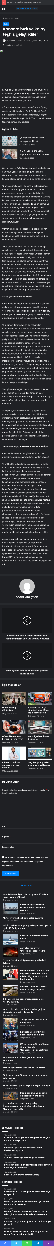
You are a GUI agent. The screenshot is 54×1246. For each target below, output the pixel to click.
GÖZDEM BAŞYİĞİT (14, 41)
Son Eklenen (27, 885)
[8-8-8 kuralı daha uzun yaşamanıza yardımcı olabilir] (9, 154)
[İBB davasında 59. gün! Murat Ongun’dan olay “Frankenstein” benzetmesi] (10, 1048)
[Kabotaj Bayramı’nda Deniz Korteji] (10, 939)
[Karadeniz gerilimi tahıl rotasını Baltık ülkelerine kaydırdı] (10, 908)
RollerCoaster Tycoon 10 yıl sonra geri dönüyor (26, 1085)
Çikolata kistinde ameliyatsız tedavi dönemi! (11, 765)
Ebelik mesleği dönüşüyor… (9, 709)
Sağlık (17, 18)
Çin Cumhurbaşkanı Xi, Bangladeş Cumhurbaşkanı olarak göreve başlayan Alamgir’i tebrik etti (23, 1106)
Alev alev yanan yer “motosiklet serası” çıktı (32, 949)
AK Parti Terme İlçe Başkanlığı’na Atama (24, 2)
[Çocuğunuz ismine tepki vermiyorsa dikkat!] (9, 141)
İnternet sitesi (8, 847)
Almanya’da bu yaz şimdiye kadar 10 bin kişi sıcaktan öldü (38, 710)
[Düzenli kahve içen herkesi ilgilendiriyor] (14, 727)
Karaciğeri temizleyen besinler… (39, 737)
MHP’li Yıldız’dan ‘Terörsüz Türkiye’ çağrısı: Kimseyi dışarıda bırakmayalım (24, 1011)
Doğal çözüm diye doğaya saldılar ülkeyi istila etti (33, 1094)
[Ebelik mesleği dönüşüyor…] (14, 698)
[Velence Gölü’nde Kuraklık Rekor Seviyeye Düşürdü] (10, 990)
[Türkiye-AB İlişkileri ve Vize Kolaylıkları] (10, 1023)
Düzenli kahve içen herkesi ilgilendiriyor (12, 737)
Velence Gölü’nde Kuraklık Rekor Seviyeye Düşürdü (33, 988)
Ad (4, 826)
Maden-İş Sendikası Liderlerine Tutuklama (24, 1067)
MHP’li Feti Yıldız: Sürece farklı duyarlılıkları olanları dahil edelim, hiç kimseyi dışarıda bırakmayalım (35, 975)
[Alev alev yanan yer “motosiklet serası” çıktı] (10, 952)
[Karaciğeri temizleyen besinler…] (40, 727)
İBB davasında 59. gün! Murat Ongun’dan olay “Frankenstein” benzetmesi (35, 1047)
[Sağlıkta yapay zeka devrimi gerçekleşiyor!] (40, 753)
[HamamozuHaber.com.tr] (27, 8)
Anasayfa (9, 18)
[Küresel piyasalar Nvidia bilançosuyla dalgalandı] (10, 1036)
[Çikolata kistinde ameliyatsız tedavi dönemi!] (14, 753)
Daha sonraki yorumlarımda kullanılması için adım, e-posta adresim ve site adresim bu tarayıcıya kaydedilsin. (26, 861)
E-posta (6, 837)
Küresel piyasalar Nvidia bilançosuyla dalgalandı (32, 1033)
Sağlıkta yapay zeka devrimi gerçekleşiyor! (39, 763)
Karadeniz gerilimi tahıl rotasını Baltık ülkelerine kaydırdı (32, 907)
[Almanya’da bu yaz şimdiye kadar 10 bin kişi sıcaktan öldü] (40, 698)
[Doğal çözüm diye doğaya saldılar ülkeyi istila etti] (10, 1096)
